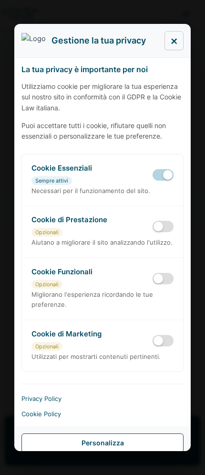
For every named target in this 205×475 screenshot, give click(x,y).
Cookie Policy (41, 414)
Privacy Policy (41, 398)
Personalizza (103, 443)
